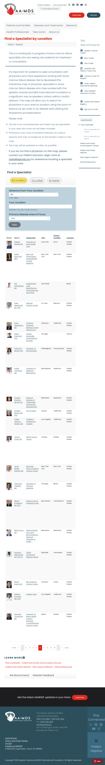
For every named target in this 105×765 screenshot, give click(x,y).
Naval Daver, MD (18, 583)
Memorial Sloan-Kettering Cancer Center (32, 468)
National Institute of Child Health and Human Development (31, 402)
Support (19, 44)
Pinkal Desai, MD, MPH (18, 256)
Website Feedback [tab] (43, 675)
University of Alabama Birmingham (31, 370)
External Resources (63, 666)
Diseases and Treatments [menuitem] (48, 25)
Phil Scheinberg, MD (19, 285)
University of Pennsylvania (31, 349)
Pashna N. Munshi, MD (18, 349)
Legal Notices (11, 738)
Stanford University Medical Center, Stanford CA (32, 326)
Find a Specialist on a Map (92, 130)
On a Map (37, 180)
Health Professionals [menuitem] (17, 32)
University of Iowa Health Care (31, 244)
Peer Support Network (43, 666)
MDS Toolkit (89, 58)
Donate (8, 743)
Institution (31, 238)
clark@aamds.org (19, 159)
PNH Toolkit (88, 63)
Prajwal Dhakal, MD (18, 243)
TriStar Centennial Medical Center (32, 554)
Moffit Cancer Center (31, 438)
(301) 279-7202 (57, 719)
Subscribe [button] (76, 15)
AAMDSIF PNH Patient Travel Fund (88, 69)
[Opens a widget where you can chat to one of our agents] (97, 761)
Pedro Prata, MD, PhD (18, 336)
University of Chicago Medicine (31, 486)
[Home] (20, 9)
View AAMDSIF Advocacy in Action (88, 92)
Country (70, 238)
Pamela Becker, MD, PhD (18, 413)
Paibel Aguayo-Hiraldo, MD (18, 421)
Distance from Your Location (26, 190)
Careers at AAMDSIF (14, 746)
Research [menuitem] (71, 25)
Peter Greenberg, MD (18, 325)
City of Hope (31, 411)
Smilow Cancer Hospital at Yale (32, 502)
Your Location (17, 202)
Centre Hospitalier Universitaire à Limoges (31, 337)
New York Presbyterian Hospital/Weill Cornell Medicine (31, 258)
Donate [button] (93, 15)
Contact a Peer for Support (89, 77)
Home (10, 44)
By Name (54, 180)
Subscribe (79, 697)
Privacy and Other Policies (16, 741)
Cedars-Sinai (31, 594)
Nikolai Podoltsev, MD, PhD (18, 503)
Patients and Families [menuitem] (18, 25)
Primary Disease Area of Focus (27, 214)
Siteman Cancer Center (32, 304)
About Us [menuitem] (54, 32)
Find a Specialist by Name (92, 137)
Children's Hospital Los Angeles (31, 421)
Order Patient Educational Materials (88, 84)
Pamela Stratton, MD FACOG (18, 400)
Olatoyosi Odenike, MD (18, 486)
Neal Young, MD (19, 531)
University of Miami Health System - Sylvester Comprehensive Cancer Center (32, 620)
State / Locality (57, 237)
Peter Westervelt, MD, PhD (18, 305)
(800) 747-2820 (43, 719)
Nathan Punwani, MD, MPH (17, 596)
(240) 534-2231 (46, 721)
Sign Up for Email (91, 109)
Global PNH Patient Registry (90, 103)
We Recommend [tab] (19, 675)
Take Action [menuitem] (39, 32)
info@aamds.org (44, 724)
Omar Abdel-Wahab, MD (18, 468)
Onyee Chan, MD (18, 438)
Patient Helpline (43, 5)
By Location (18, 180)
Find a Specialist (60, 5)
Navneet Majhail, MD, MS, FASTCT (18, 554)
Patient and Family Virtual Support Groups (41, 662)
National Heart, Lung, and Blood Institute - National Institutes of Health (32, 536)
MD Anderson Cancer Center (32, 583)
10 (55, 647)
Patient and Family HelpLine (18, 666)
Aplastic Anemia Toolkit (88, 52)
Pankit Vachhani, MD (18, 370)
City (43, 238)
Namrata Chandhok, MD (18, 616)
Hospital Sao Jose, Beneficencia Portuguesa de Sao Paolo (32, 288)
